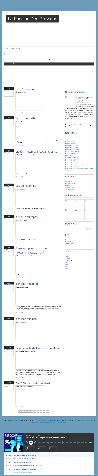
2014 (66, 264)
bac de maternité (26, 185)
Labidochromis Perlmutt (71, 147)
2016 (66, 262)
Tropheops (68, 170)
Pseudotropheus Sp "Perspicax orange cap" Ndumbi (79, 168)
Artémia (67, 140)
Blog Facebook (69, 242)
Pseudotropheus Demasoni (72, 161)
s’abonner (32, 448)
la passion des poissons (80, 125)
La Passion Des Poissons (32, 18)
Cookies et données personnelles (47, 422)
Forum (12, 48)
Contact (18, 48)
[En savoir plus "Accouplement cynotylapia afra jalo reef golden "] (70, 204)
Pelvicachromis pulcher (71, 153)
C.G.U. (75, 420)
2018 (66, 256)
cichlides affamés (26, 318)
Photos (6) (68, 185)
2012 (66, 268)
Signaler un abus (68, 420)
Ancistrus (67, 138)
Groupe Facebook (70, 243)
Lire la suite (20, 112)
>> (47, 411)
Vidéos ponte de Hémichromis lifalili (37, 348)
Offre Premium (34, 422)
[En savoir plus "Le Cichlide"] (79, 204)
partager (43, 448)
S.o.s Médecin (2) (70, 189)
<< (20, 411)
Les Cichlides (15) (70, 183)
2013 (66, 266)
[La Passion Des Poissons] (70, 101)
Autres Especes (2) (70, 187)
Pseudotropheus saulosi (71, 167)
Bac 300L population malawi (33, 383)
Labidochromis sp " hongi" (72, 149)
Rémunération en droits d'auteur (86, 420)
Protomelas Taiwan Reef (71, 157)
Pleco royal (68, 155)
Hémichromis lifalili (70, 144)
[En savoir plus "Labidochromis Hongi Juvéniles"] (89, 204)
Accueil (6, 48)
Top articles (53, 420)
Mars (68, 258)
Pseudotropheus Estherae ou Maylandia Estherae (78, 165)
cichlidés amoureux (27, 283)
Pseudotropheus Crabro (71, 159)
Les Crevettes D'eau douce (72, 151)
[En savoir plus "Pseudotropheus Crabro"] (70, 214)
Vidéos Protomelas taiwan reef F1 (36, 151)
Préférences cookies (61, 422)
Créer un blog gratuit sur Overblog (41, 420)
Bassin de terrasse (70, 142)
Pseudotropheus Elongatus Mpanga (74, 163)
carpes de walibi (25, 118)
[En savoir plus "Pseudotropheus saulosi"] (89, 214)
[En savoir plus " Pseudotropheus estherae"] (79, 214)
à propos (54, 448)
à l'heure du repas (27, 217)
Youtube (67, 245)
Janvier (69, 260)
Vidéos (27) (68, 181)
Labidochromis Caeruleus (72, 145)
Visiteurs (2, 5)
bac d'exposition (25, 89)
